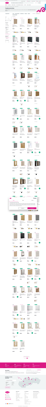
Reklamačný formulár (27, 393)
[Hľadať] (11, 3)
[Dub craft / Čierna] (28, 174)
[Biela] (12, 32)
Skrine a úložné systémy (10, 6)
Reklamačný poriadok (35, 394)
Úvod (5, 6)
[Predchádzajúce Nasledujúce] (15, 21)
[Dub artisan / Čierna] (21, 246)
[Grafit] (18, 32)
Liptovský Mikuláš (7, 384)
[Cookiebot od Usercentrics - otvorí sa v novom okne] (33, 198)
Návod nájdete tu (35, 373)
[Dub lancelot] (20, 174)
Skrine (13, 6)
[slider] (5, 20)
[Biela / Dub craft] (27, 174)
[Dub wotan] (37, 32)
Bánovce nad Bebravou (7, 382)
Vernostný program (18, 400)
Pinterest (9, 399)
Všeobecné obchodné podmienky (36, 392)
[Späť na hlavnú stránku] (7, 3)
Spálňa (7, 6)
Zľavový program (17, 399)
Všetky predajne (8, 387)
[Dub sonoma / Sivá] (28, 86)
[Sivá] (21, 122)
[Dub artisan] (36, 210)
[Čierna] (20, 246)
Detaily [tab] (23, 200)
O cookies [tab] (32, 200)
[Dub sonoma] (16, 32)
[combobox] (38, 13)
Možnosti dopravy (18, 394)
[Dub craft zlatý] (15, 32)
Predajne (17, 392)
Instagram (6, 399)
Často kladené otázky (18, 393)
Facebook (5, 399)
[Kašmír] (32, 228)
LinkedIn (10, 399)
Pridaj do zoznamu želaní (25, 18)
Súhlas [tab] (13, 200)
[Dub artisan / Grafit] (14, 32)
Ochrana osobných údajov (35, 393)
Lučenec (6, 385)
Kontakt (25, 392)
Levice (6, 383)
